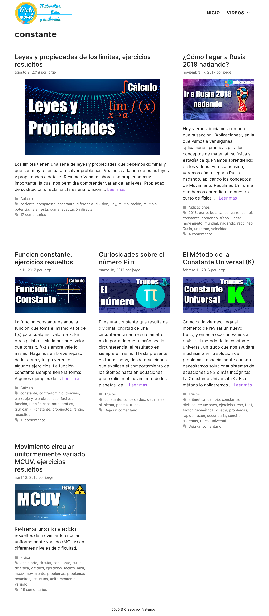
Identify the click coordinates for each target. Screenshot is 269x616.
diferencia (84, 204)
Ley (113, 204)
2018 (193, 212)
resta (44, 209)
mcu (80, 568)
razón (200, 416)
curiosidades (134, 399)
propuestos (61, 409)
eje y (29, 399)
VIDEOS (235, 12)
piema (109, 405)
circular (45, 563)
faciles (66, 399)
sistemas (190, 421)
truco (204, 421)
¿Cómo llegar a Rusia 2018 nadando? (214, 60)
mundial (211, 223)
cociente (27, 204)
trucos (135, 405)
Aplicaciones (199, 207)
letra (223, 410)
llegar (236, 218)
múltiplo (150, 204)
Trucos (110, 394)
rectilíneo (245, 223)
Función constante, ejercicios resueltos (44, 258)
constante (66, 204)
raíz (34, 209)
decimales (155, 399)
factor (188, 410)
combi (246, 212)
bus (213, 212)
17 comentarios (33, 215)
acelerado (28, 563)
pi (100, 405)
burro (203, 212)
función (21, 404)
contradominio (51, 393)
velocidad (219, 229)
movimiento (192, 223)
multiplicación (129, 204)
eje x (19, 399)
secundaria (216, 416)
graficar (21, 409)
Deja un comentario (120, 410)
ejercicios (42, 399)
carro (235, 212)
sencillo (234, 416)
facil (248, 405)
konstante (41, 409)
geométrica (204, 410)
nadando (227, 223)
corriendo (210, 218)
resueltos (22, 414)
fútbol (225, 218)
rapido (188, 416)
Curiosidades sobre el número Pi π (131, 258)
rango (78, 409)
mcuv (19, 573)
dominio (72, 393)
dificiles (37, 568)
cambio (213, 399)
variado (21, 584)
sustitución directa (77, 209)
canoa (223, 212)
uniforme (201, 229)
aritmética (197, 399)
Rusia (187, 229)
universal (218, 421)
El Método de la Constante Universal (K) (218, 258)
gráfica (67, 404)
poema (122, 405)
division (101, 204)
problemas (238, 410)
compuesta (46, 204)
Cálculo (26, 199)
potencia (22, 209)
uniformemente (63, 579)
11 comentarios (33, 420)
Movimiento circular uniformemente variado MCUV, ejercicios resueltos (50, 458)
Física (25, 557)
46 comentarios (33, 589)
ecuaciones (207, 405)
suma (54, 209)
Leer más (116, 189)
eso (56, 399)
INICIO (212, 12)
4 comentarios (201, 234)
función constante (44, 404)
